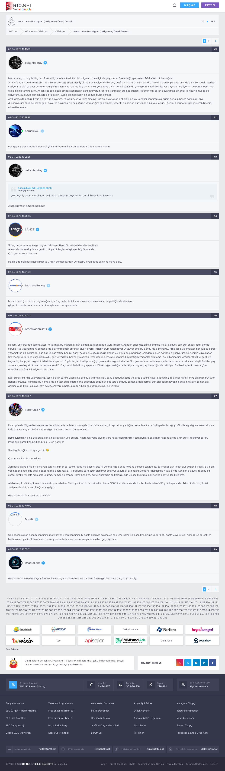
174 (25, 610)
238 (109, 614)
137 (72, 606)
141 (90, 606)
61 (199, 598)
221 (27, 614)
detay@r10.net (209, 748)
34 (106, 598)
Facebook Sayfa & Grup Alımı (192, 732)
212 (199, 610)
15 (42, 598)
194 (114, 610)
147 (117, 606)
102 (130, 602)
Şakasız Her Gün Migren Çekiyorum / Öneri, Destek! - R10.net (19, 6)
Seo (58, 640)
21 (61, 598)
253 (182, 614)
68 (11, 602)
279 (146, 617)
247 (153, 614)
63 (206, 598)
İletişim (214, 764)
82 (57, 602)
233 (85, 614)
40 (127, 598)
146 (113, 606)
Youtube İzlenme (186, 718)
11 (29, 598)
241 (124, 614)
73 (28, 602)
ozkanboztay (33, 62)
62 (202, 598)
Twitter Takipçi (184, 725)
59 (192, 598)
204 (161, 610)
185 (74, 610)
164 (194, 606)
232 (80, 614)
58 (189, 598)
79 (47, 602)
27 (82, 598)
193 (110, 610)
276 (132, 617)
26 (78, 598)
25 (74, 598)
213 (203, 610)
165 (198, 606)
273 (118, 617)
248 (158, 614)
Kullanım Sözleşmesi (197, 764)
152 (140, 606)
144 (103, 606)
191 (100, 610)
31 (95, 598)
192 (105, 610)
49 (158, 598)
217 (8, 614)
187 (83, 610)
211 (194, 610)
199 (137, 610)
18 (51, 598)
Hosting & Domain (101, 718)
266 (84, 617)
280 (151, 617)
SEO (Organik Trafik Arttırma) (21, 710)
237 (105, 614)
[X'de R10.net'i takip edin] (187, 662)
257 (202, 614)
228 (61, 614)
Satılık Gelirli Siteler (58, 732)
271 (108, 617)
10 (26, 598)
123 (9, 606)
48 (154, 598)
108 (157, 602)
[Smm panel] (130, 640)
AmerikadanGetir (36, 329)
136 (67, 606)
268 (94, 617)
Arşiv (104, 764)
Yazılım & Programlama (60, 703)
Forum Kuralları (175, 764)
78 (44, 602)
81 (54, 602)
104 (139, 602)
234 (90, 614)
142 (94, 606)
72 (24, 602)
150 (131, 606)
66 (217, 598)
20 (57, 598)
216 (217, 610)
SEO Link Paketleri (15, 718)
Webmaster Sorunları (102, 703)
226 (51, 614)
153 (144, 606)
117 (195, 602)
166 (203, 606)
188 (87, 610)
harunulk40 (32, 131)
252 (177, 614)
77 (41, 602)
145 (108, 606)
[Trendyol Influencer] (23, 640)
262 (65, 617)
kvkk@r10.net (102, 748)
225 (46, 614)
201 (146, 610)
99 (116, 602)
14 (38, 598)
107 (152, 602)
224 (41, 614)
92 (92, 602)
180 (51, 610)
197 (128, 610)
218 (13, 614)
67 (8, 602)
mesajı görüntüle (26, 190)
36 (113, 598)
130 (40, 606)
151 (135, 606)
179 (47, 610)
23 (67, 598)
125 (18, 606)
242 (129, 614)
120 (208, 602)
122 (216, 602)
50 (161, 598)
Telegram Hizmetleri (187, 710)
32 (99, 598)
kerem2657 (32, 409)
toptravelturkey (35, 285)
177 (38, 610)
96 (106, 602)
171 (12, 610)
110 (166, 602)
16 (45, 598)
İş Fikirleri (139, 732)
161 (180, 606)
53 (171, 598)
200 (142, 610)
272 (113, 617)
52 (168, 598)
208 (180, 610)
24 (71, 598)
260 (217, 614)
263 (70, 617)
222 (31, 614)
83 (61, 602)
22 (64, 598)
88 (78, 602)
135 (63, 606)
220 (22, 614)
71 (21, 602)
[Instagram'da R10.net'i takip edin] (179, 662)
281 (155, 617)
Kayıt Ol (210, 5)
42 (133, 598)
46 (147, 598)
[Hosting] (59, 629)
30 (92, 598)
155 (153, 606)
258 (207, 614)
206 (171, 610)
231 (75, 614)
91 (89, 602)
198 (132, 610)
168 (212, 606)
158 (167, 606)
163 (189, 606)
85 (68, 602)
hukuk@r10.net (155, 748)
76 (38, 602)
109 (161, 602)
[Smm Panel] (202, 629)
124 (13, 606)
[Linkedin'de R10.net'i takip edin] (204, 662)
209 (185, 610)
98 (113, 602)
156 (158, 606)
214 (208, 610)
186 (78, 610)
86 (71, 602)
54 (175, 598)
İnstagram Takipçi (186, 703)
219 (17, 614)
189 (92, 610)
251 (173, 614)
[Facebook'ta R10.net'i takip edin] (212, 662)
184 (69, 610)
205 (166, 610)
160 (176, 606)
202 (151, 610)
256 (197, 614)
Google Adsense (15, 703)
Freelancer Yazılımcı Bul (61, 710)
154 (149, 606)
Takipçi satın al (130, 629)
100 (121, 602)
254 (187, 614)
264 (74, 617)
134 (58, 606)
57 (185, 598)
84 (64, 602)
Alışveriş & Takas (143, 703)
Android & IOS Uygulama (147, 718)
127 (27, 606)
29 (88, 598)
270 (104, 617)
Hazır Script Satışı (58, 725)
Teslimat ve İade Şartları (151, 764)
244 (139, 614)
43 (137, 598)
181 (55, 610)
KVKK (132, 764)
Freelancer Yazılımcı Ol (60, 718)
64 (209, 598)
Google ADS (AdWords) (18, 732)
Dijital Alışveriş (142, 710)
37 (116, 598)
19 (54, 598)
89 (82, 602)
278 (141, 617)
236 (100, 614)
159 (171, 606)
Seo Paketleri (13, 649)
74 (31, 602)
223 (36, 614)
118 (199, 602)
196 (123, 610)
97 (110, 602)
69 (15, 602)
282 (160, 617)
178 (42, 610)
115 (186, 602)
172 (16, 610)
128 (31, 606)
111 (170, 602)
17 (48, 598)
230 (71, 614)
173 (20, 610)
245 (144, 614)
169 (216, 606)
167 (207, 606)
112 (174, 602)
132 (49, 606)
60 (196, 598)
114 (182, 602)
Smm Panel (166, 640)
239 (114, 614)
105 (143, 602)
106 (148, 602)
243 (134, 614)
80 (51, 602)
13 (35, 598)
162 (185, 606)
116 (191, 602)
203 (156, 610)
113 (178, 602)
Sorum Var (96, 732)
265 (79, 617)
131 (45, 606)
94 (99, 602)
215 (213, 610)
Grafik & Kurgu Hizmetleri (105, 725)
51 (165, 598)
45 (144, 598)
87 (75, 602)
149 (126, 606)
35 (109, 598)
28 (85, 598)
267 (89, 617)
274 (122, 617)
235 (95, 614)
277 (136, 617)
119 (203, 602)
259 (212, 614)
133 (54, 606)
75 (34, 602)
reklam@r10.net (47, 748)
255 (192, 614)
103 (134, 602)
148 (122, 606)
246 (148, 614)
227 (56, 614)
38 (119, 598)
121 (212, 602)
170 (8, 610)
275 (127, 617)
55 (178, 598)
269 (99, 617)
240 (119, 614)
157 (162, 606)
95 (103, 602)
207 (176, 610)
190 (96, 610)
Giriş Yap (189, 5)
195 (119, 610)
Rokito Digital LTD (43, 764)
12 (32, 598)
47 (151, 598)
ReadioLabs (32, 563)
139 (81, 606)
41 (130, 598)
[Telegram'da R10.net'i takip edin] (196, 662)
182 (60, 610)
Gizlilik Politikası (118, 764)
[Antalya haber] (23, 629)
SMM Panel (140, 725)
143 (99, 606)
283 (165, 617)
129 (36, 606)
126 (22, 606)
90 (85, 602)
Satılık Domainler (100, 710)
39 (123, 598)
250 (168, 614)
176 (34, 610)
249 (163, 614)
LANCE (30, 229)
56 (182, 598)
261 (60, 617)
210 (190, 610)
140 (86, 606)
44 (140, 598)
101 (125, 602)
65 (213, 598)
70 (18, 602)
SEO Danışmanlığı (15, 725)
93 (96, 602)
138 (76, 606)
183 (64, 610)
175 (29, 610)
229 (66, 614)
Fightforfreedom (199, 686)
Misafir (29, 519)
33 (102, 598)
